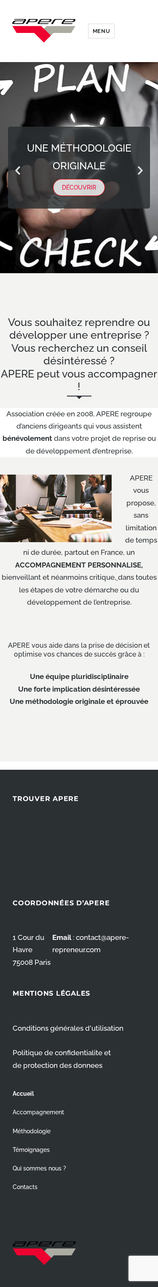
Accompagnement (38, 1112)
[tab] (60, 261)
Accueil (23, 1093)
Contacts (25, 1186)
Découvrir (79, 187)
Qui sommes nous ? (39, 1168)
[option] (79, 167)
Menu (101, 31)
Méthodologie (32, 1131)
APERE (43, 31)
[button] (18, 170)
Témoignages (31, 1149)
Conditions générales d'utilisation (68, 1028)
